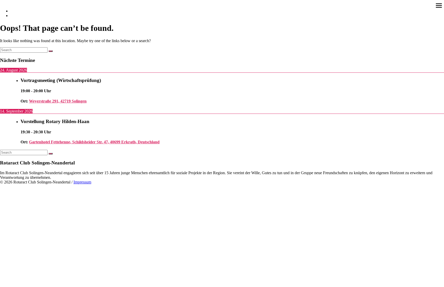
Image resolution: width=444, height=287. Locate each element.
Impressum (82, 182)
